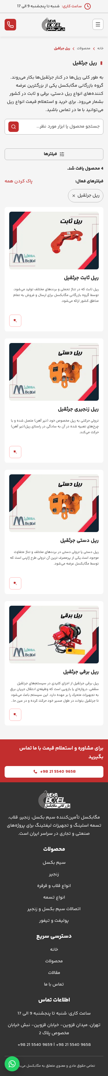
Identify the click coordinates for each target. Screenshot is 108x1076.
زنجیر (54, 874)
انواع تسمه (54, 897)
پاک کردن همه (19, 181)
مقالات (54, 973)
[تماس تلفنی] (10, 24)
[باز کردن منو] (97, 24)
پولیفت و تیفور (54, 920)
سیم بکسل (54, 862)
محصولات (83, 48)
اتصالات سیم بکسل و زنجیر (54, 909)
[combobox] (60, 127)
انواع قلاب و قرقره (54, 886)
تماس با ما (54, 984)
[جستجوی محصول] (13, 126)
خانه (100, 48)
